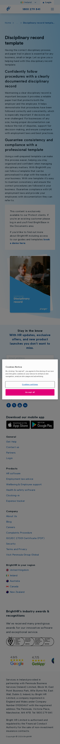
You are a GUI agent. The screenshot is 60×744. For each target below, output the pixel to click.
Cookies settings (30, 384)
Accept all (30, 392)
